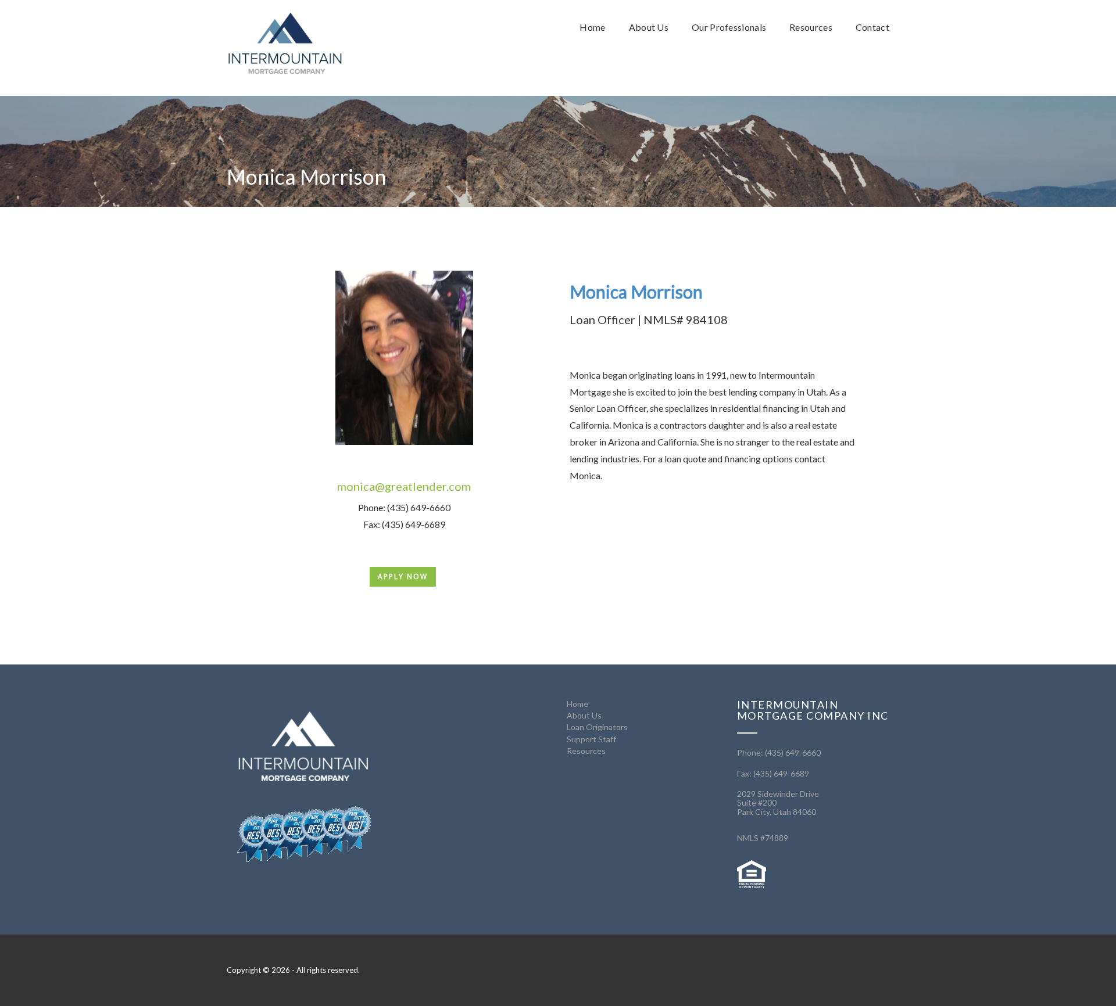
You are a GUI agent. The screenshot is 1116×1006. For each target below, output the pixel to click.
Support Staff (591, 739)
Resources (586, 751)
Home (577, 704)
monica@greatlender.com (404, 486)
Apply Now (403, 576)
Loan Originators (597, 727)
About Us (584, 715)
